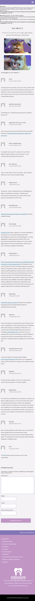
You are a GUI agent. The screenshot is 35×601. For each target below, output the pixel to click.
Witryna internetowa (7, 510)
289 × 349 (24, 32)
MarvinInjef (12, 224)
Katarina (11, 314)
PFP (5, 455)
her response (13, 164)
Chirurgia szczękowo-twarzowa (11, 559)
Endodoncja (5, 539)
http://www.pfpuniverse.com (9, 359)
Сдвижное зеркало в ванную (9, 302)
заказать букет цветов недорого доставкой (13, 214)
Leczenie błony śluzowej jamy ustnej (12, 557)
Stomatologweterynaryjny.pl (21, 597)
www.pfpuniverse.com (15, 348)
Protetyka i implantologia (9, 544)
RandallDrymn (13, 205)
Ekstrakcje (5, 549)
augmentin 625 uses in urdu (17, 122)
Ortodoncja (5, 546)
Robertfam (12, 294)
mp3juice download (15, 104)
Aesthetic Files (5, 232)
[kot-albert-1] (17, 54)
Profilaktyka (5, 554)
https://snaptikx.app (15, 143)
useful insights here (12, 332)
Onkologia (5, 562)
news (10, 79)
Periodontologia (6, 551)
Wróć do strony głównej (27, 532)
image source (13, 182)
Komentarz (4, 475)
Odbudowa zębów (7, 541)
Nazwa (3, 496)
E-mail (2, 503)
